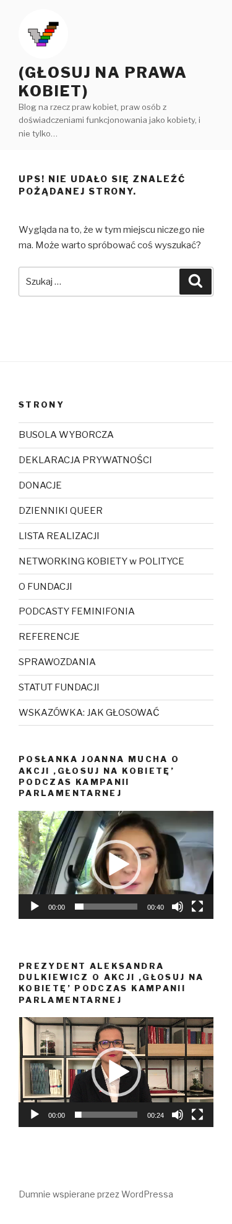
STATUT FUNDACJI (59, 687)
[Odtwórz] (34, 906)
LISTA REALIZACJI (59, 536)
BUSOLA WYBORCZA (66, 434)
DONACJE (40, 485)
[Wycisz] (177, 906)
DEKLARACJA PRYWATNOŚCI (85, 460)
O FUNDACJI (45, 586)
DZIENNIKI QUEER (61, 510)
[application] (116, 865)
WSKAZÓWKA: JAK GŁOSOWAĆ (89, 712)
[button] (116, 864)
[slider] (106, 906)
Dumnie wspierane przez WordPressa (96, 1194)
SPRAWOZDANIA (57, 662)
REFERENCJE (49, 636)
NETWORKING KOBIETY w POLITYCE (101, 561)
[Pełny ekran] (197, 906)
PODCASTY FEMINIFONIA (77, 611)
